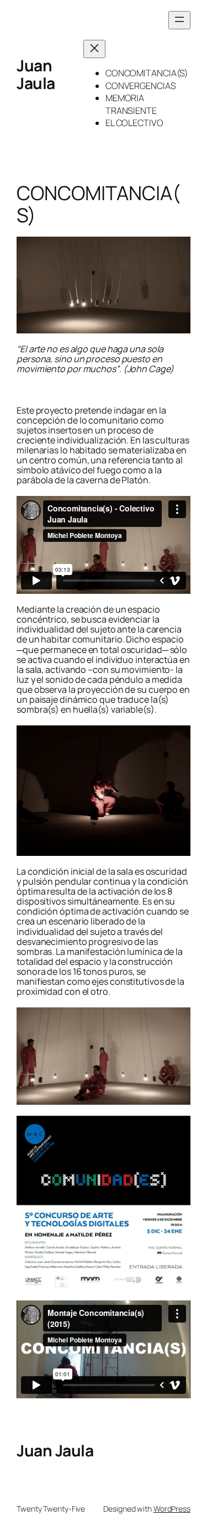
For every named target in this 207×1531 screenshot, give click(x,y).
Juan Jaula (36, 74)
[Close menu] (94, 49)
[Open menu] (179, 20)
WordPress (171, 1508)
